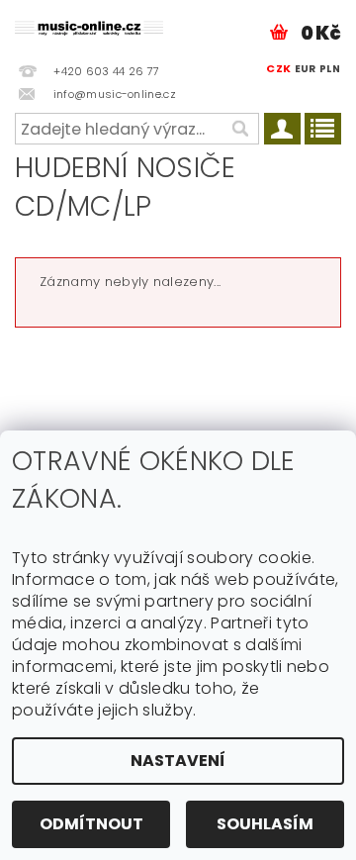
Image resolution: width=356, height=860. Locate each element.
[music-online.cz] (89, 25)
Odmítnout (91, 823)
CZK (278, 68)
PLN (329, 68)
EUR (305, 68)
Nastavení (178, 760)
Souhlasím (265, 823)
